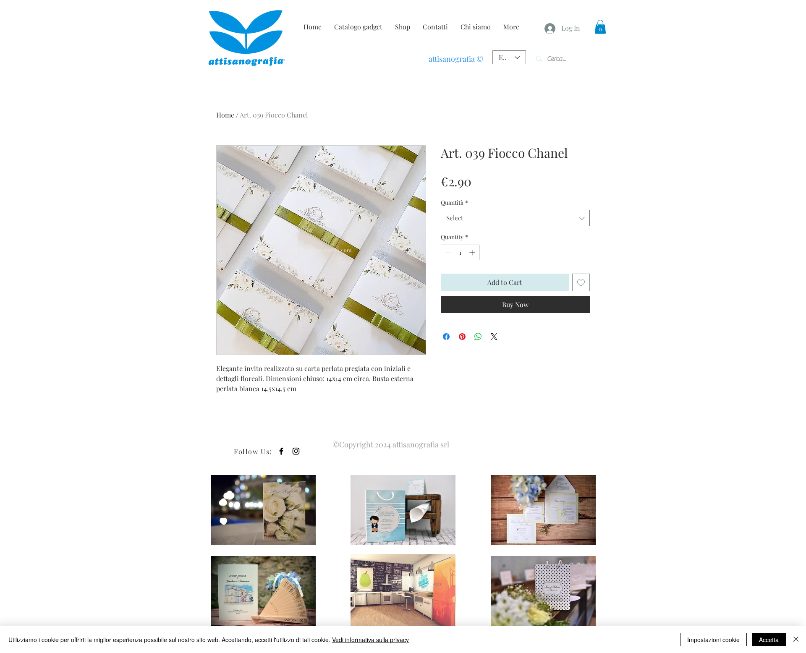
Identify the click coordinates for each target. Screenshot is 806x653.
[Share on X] (494, 337)
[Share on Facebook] (446, 337)
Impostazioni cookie (713, 639)
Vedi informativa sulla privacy (370, 639)
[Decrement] (447, 252)
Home (225, 114)
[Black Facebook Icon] (281, 451)
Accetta (769, 639)
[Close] (796, 639)
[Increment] (473, 252)
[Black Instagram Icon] (296, 451)
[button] (600, 27)
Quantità (454, 202)
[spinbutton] (460, 252)
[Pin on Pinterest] (462, 337)
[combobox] (515, 218)
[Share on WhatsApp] (478, 337)
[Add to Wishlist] (581, 282)
